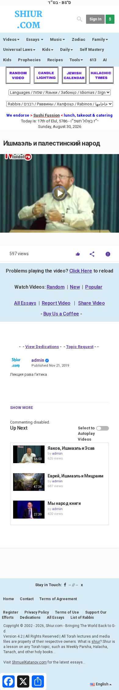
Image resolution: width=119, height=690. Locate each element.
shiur (96, 641)
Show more (21, 408)
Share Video (91, 303)
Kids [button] (46, 49)
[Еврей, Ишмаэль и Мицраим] (29, 482)
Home (8, 599)
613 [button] (93, 60)
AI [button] (105, 60)
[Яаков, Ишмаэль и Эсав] (29, 454)
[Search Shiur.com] (79, 18)
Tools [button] (75, 60)
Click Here (80, 271)
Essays (33, 39)
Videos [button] (9, 39)
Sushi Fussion (46, 115)
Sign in (95, 19)
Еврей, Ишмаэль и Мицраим (75, 475)
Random (56, 287)
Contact (27, 599)
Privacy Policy (36, 612)
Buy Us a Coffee (61, 314)
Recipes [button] (55, 60)
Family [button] (98, 39)
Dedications (30, 617)
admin (37, 360)
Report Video (56, 303)
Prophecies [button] (29, 60)
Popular (93, 287)
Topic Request (79, 346)
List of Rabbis (82, 617)
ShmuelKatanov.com (29, 662)
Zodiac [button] (78, 39)
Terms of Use (67, 612)
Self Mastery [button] (92, 49)
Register (10, 612)
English (102, 684)
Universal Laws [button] (17, 49)
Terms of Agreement (58, 599)
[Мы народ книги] (29, 509)
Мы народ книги (64, 503)
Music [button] (56, 39)
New (75, 287)
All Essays (25, 303)
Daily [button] (65, 49)
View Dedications (42, 346)
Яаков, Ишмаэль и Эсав (71, 448)
